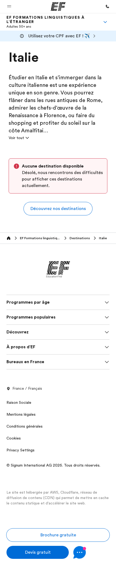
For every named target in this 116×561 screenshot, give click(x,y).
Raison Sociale (18, 402)
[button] (9, 6)
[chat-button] (91, 552)
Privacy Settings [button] (20, 450)
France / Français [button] (27, 388)
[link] (51, 22)
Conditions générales (24, 426)
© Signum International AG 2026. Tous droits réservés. (53, 465)
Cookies (13, 438)
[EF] (58, 6)
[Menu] (105, 22)
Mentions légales (21, 414)
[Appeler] (107, 6)
